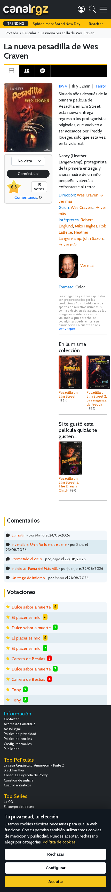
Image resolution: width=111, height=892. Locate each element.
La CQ (8, 802)
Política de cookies (18, 739)
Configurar (55, 867)
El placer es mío (26, 617)
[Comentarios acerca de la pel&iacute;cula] (42, 71)
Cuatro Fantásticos (17, 785)
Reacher (96, 23)
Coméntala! (28, 173)
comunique (67, 328)
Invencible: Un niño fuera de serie (39, 544)
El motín (19, 535)
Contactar (11, 719)
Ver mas (87, 265)
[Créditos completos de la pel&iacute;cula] (26, 71)
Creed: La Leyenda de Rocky (25, 775)
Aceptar (55, 881)
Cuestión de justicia (18, 780)
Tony (16, 689)
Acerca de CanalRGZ (20, 724)
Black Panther (14, 770)
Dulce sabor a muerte (31, 607)
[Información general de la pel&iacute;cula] (11, 71)
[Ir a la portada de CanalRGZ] (26, 9)
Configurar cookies (18, 744)
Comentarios (25, 197)
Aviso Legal (12, 729)
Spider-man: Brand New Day (57, 23)
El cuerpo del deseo (19, 807)
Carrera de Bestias (28, 658)
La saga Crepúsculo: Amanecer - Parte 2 (34, 765)
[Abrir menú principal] (103, 9)
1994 (63, 86)
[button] (92, 10)
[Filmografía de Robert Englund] (68, 265)
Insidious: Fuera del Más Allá (35, 568)
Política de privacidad (20, 734)
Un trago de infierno (28, 577)
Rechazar (55, 854)
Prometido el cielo (27, 559)
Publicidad (12, 749)
